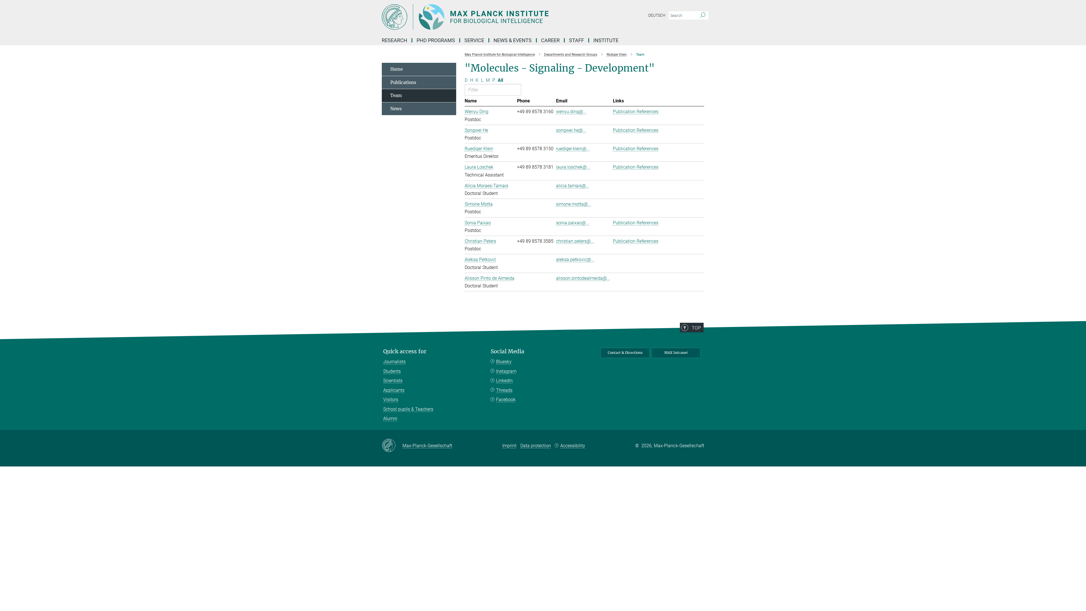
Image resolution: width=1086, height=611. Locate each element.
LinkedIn (504, 380)
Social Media (507, 351)
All (500, 80)
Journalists (394, 361)
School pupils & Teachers (408, 409)
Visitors (390, 399)
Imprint (509, 445)
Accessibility (572, 445)
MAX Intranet (676, 352)
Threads (504, 390)
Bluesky (504, 361)
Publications (403, 82)
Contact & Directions (625, 352)
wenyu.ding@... (571, 111)
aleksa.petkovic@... (575, 259)
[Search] (702, 16)
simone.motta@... (573, 204)
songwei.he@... (571, 130)
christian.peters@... (575, 241)
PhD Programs (436, 40)
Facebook (506, 399)
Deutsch (656, 15)
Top (696, 328)
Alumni (390, 418)
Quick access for (404, 351)
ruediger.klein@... (573, 148)
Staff (576, 40)
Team (396, 95)
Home (396, 69)
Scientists (392, 380)
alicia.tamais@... (572, 185)
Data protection (535, 445)
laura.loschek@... (573, 167)
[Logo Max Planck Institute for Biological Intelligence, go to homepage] (488, 17)
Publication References (635, 111)
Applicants (393, 390)
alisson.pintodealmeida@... (583, 278)
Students (392, 371)
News (396, 108)
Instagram (506, 371)
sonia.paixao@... (572, 222)
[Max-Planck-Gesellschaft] (392, 446)
